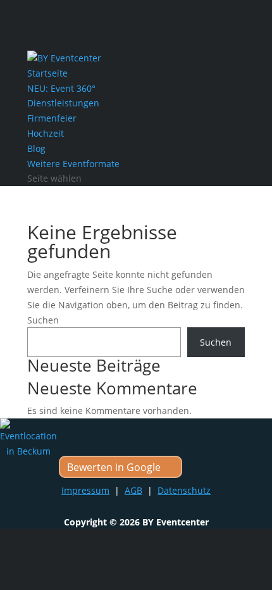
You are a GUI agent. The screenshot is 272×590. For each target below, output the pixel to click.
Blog (36, 148)
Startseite (47, 73)
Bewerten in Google (114, 467)
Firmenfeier (52, 118)
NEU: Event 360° (61, 88)
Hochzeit (45, 133)
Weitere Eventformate (73, 164)
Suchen (43, 320)
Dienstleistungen (63, 103)
